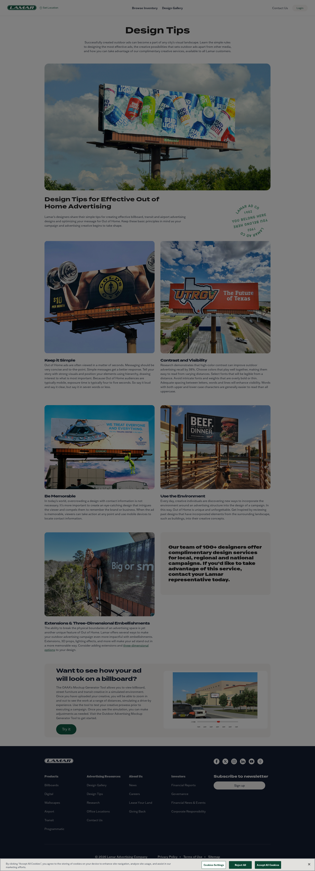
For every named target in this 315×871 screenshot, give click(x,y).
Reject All (240, 864)
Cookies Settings (214, 864)
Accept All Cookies (268, 864)
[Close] (309, 864)
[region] (157, 864)
